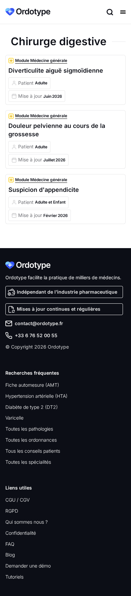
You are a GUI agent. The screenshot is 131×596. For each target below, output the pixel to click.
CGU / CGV (17, 500)
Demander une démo (28, 566)
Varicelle (14, 418)
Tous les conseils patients (32, 451)
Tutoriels (14, 577)
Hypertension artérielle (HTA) (36, 396)
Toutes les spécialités (28, 462)
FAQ (9, 544)
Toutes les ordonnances (31, 440)
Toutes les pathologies (29, 429)
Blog (10, 554)
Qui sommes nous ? (26, 522)
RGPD (11, 511)
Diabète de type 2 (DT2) (31, 407)
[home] (27, 12)
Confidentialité (20, 533)
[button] (121, 12)
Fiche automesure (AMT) (32, 385)
